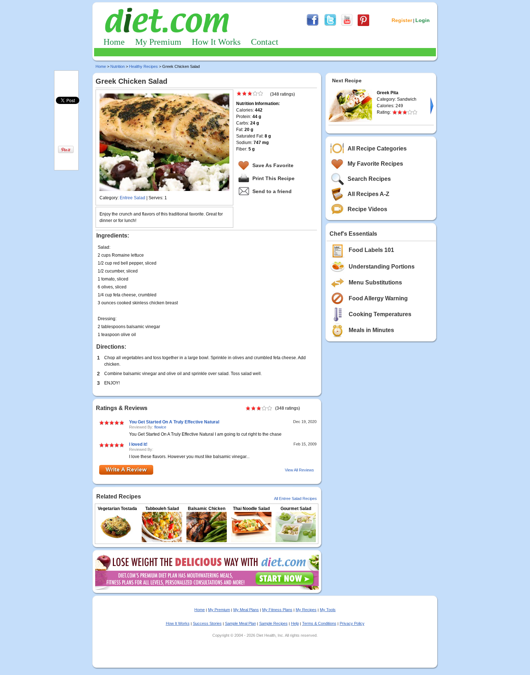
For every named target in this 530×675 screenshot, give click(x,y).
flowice (160, 427)
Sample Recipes (273, 623)
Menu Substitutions (375, 282)
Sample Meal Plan (240, 623)
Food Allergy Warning (378, 298)
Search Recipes (369, 179)
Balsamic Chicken (206, 508)
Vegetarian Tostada (117, 508)
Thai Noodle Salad (251, 508)
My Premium (158, 42)
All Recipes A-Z (368, 194)
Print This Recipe (273, 178)
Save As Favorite (272, 165)
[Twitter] (330, 24)
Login (422, 20)
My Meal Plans (246, 610)
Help (295, 623)
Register (402, 20)
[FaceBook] (312, 24)
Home (114, 42)
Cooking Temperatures (380, 314)
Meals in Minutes (371, 330)
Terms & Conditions (319, 623)
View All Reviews (299, 470)
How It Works (216, 42)
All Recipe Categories (377, 148)
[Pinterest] (363, 24)
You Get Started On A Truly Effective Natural (174, 421)
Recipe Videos (367, 209)
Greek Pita (387, 92)
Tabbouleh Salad (162, 508)
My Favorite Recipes (375, 164)
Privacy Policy (352, 623)
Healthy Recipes (143, 66)
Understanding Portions (382, 267)
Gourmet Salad (296, 508)
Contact (264, 42)
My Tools (328, 610)
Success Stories (207, 623)
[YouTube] (347, 24)
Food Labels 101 (371, 250)
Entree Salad (132, 197)
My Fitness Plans (277, 610)
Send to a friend (272, 191)
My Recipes (306, 610)
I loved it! (138, 444)
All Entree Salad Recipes (295, 498)
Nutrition (117, 66)
